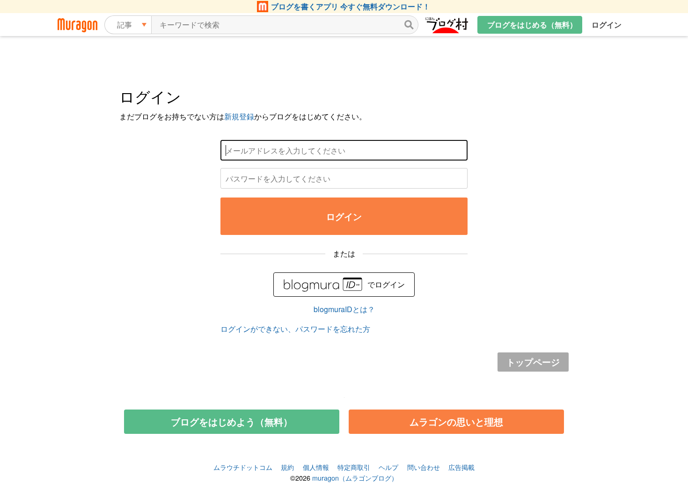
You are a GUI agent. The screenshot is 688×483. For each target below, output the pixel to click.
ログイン (607, 24)
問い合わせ (423, 467)
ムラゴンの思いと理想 (456, 421)
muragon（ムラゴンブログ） (355, 478)
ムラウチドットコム (242, 467)
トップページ (533, 361)
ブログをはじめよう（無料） (232, 421)
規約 (287, 467)
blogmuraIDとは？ (344, 309)
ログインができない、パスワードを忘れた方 (295, 328)
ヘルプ (388, 467)
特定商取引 (353, 467)
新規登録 (239, 116)
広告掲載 (461, 467)
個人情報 (316, 467)
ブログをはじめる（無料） (532, 24)
